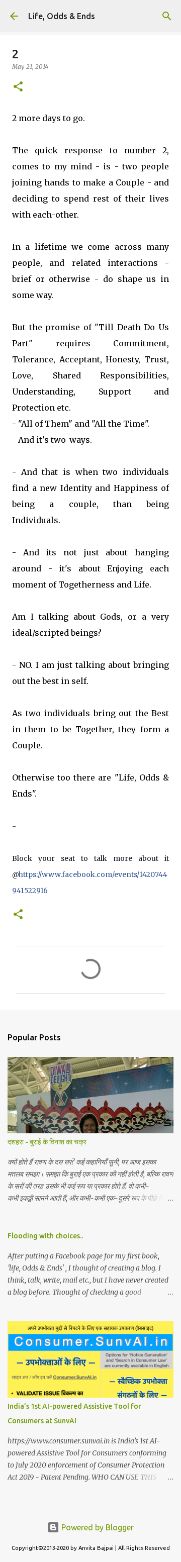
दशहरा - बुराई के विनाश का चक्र (47, 1142)
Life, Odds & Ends (61, 16)
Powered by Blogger (96, 1527)
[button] (18, 87)
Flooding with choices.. (45, 1236)
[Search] (167, 16)
